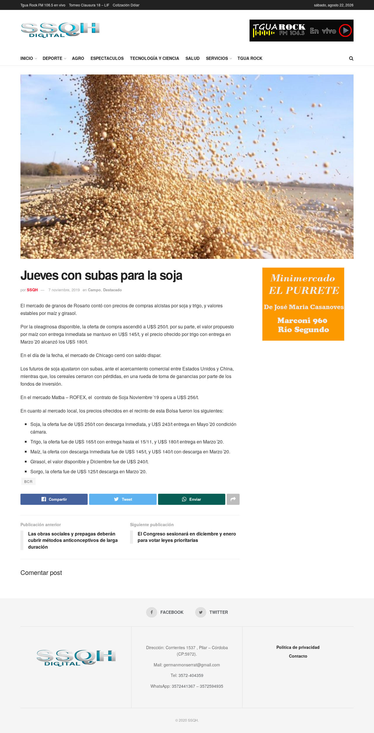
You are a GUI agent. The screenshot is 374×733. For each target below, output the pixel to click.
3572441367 (183, 686)
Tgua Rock (250, 58)
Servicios (217, 58)
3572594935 (211, 686)
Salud (193, 58)
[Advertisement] (303, 393)
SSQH (32, 289)
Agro (78, 58)
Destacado (112, 289)
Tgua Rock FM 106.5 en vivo (42, 4)
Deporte (52, 58)
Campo (94, 289)
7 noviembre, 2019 (64, 289)
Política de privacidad (298, 647)
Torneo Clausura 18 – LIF (89, 4)
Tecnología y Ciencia (154, 58)
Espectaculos (107, 58)
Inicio (26, 58)
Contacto (298, 656)
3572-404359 (191, 675)
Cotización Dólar (126, 4)
